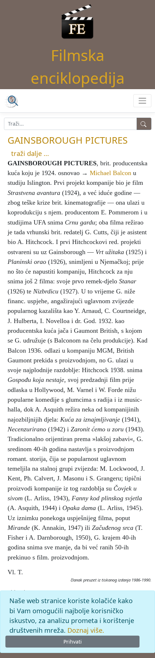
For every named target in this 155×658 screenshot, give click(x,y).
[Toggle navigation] (142, 100)
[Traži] (144, 124)
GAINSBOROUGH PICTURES (68, 140)
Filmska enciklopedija (78, 66)
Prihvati (72, 641)
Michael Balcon (110, 173)
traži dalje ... (30, 153)
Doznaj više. (85, 630)
